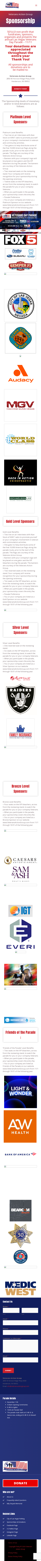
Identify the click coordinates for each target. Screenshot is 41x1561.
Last (23, 1314)
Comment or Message (12, 1338)
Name (6, 1306)
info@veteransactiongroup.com (18, 1386)
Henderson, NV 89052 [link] (20, 81)
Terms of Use (12, 1543)
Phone (6, 1329)
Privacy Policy (12, 1553)
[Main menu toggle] (36, 5)
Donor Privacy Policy (15, 1556)
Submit (8, 1370)
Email (6, 1319)
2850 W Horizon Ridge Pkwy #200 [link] (20, 78)
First (4, 1314)
